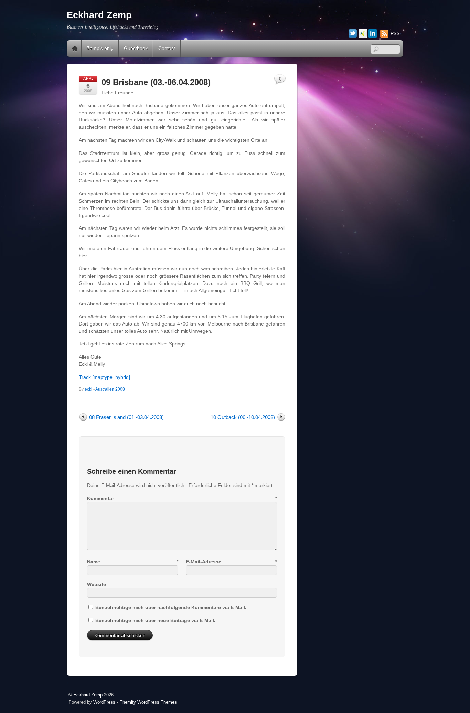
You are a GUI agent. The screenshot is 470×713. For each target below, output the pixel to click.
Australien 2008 (110, 389)
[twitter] (353, 33)
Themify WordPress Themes (148, 702)
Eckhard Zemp (88, 695)
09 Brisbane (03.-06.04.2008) (156, 82)
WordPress (104, 702)
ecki (88, 389)
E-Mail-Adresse (231, 561)
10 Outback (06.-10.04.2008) (243, 417)
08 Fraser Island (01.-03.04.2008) (126, 417)
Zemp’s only (100, 48)
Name (132, 561)
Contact (166, 48)
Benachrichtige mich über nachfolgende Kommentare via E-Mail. (170, 607)
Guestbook (136, 48)
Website (96, 584)
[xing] (363, 33)
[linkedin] (372, 33)
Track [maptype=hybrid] (104, 377)
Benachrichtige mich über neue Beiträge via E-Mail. (155, 620)
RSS (395, 33)
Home (75, 48)
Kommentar (182, 498)
